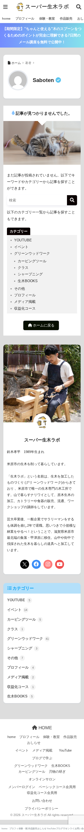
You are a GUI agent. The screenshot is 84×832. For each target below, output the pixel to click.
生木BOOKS (28, 281)
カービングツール (32, 261)
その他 (19, 288)
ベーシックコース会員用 (57, 787)
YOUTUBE (23, 240)
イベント (21, 247)
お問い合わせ (42, 800)
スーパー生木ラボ (46, 6)
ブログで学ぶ (42, 758)
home (6, 18)
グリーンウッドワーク (32, 253)
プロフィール (24, 18)
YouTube (65, 750)
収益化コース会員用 (42, 793)
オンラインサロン (42, 779)
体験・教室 (47, 18)
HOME (44, 727)
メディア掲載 (25, 302)
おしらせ (34, 743)
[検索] (72, 200)
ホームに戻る (43, 325)
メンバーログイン (21, 787)
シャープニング (30, 274)
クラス (23, 268)
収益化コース (25, 308)
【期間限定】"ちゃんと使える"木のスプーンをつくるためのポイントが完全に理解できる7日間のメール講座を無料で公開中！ (42, 35)
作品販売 (66, 18)
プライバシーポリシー (41, 808)
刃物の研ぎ (57, 771)
